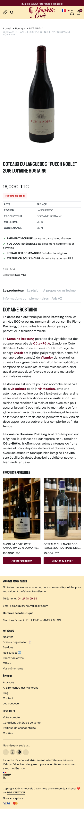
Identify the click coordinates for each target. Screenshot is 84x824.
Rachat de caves (13, 658)
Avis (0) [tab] (57, 298)
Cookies (8, 733)
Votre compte (11, 717)
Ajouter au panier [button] (22, 560)
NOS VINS (35, 28)
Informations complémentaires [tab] (26, 298)
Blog (5, 693)
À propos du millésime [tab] (59, 290)
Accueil (7, 28)
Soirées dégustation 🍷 (17, 642)
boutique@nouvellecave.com (30, 605)
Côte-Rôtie (41, 343)
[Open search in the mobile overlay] (12, 11)
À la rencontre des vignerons (20, 687)
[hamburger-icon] (5, 12)
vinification (46, 389)
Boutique (20, 28)
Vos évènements (13, 668)
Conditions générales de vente (21, 722)
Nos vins (8, 637)
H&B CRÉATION (16, 792)
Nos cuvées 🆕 (12, 652)
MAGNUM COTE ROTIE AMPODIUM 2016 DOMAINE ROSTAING (20, 547)
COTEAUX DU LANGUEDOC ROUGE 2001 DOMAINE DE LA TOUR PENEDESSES (62, 547)
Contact (8, 698)
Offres (7, 663)
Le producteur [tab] (13, 290)
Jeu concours (11, 703)
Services (8, 647)
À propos (8, 682)
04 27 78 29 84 (27, 598)
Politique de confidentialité (19, 728)
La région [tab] (33, 290)
